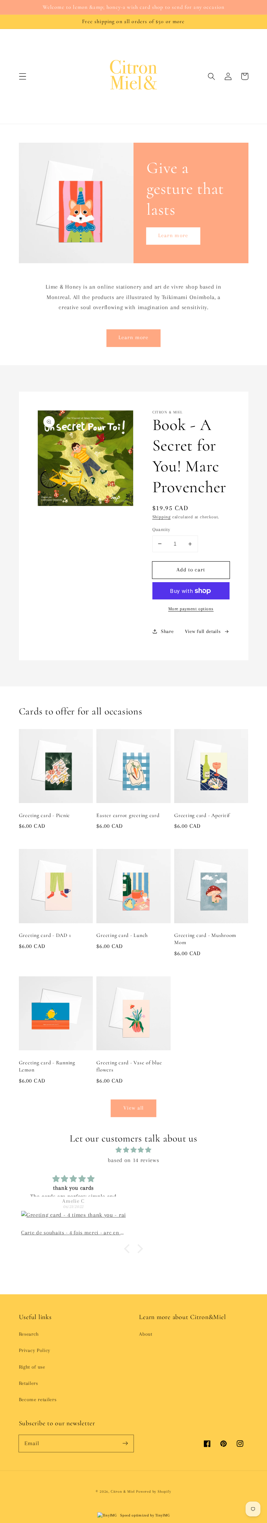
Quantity (161, 529)
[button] (22, 76)
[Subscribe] (125, 1443)
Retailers (28, 1383)
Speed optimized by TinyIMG (144, 1515)
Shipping (161, 516)
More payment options (191, 608)
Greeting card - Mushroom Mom (205, 939)
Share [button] (167, 631)
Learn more (173, 235)
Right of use (32, 1367)
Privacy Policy (35, 1350)
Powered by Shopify (153, 1491)
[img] (133, 1150)
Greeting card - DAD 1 (45, 935)
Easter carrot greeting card (127, 815)
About (145, 1334)
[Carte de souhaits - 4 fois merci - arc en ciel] (73, 1220)
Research (29, 1334)
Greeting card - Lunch (122, 935)
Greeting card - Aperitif (202, 815)
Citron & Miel (123, 1491)
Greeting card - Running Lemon (47, 1066)
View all (133, 1108)
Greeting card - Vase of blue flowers (129, 1066)
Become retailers (38, 1399)
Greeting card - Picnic (44, 815)
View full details (203, 631)
